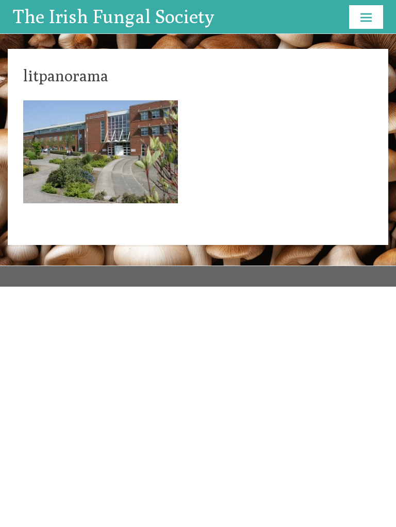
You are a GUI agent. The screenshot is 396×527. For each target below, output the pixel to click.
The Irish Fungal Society (113, 16)
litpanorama (65, 75)
